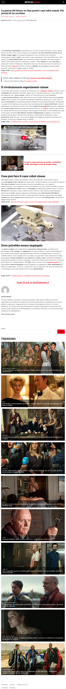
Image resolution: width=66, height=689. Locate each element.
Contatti (12, 684)
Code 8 (14, 66)
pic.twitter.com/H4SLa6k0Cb (39, 78)
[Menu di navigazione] (3, 2)
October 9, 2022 (31, 81)
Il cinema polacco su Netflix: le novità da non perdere (30, 275)
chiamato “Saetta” (47, 91)
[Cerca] (63, 2)
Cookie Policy (5, 687)
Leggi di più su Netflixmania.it (33, 282)
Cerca (3, 328)
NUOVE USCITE (21, 16)
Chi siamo (5, 684)
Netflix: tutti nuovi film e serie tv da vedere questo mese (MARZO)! (35, 202)
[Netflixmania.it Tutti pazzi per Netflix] (33, 2)
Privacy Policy (12, 687)
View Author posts (8, 314)
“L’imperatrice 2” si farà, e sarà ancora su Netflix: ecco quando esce (35, 121)
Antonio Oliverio (8, 16)
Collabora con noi (22, 684)
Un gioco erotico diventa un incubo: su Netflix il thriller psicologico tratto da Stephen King (42, 163)
